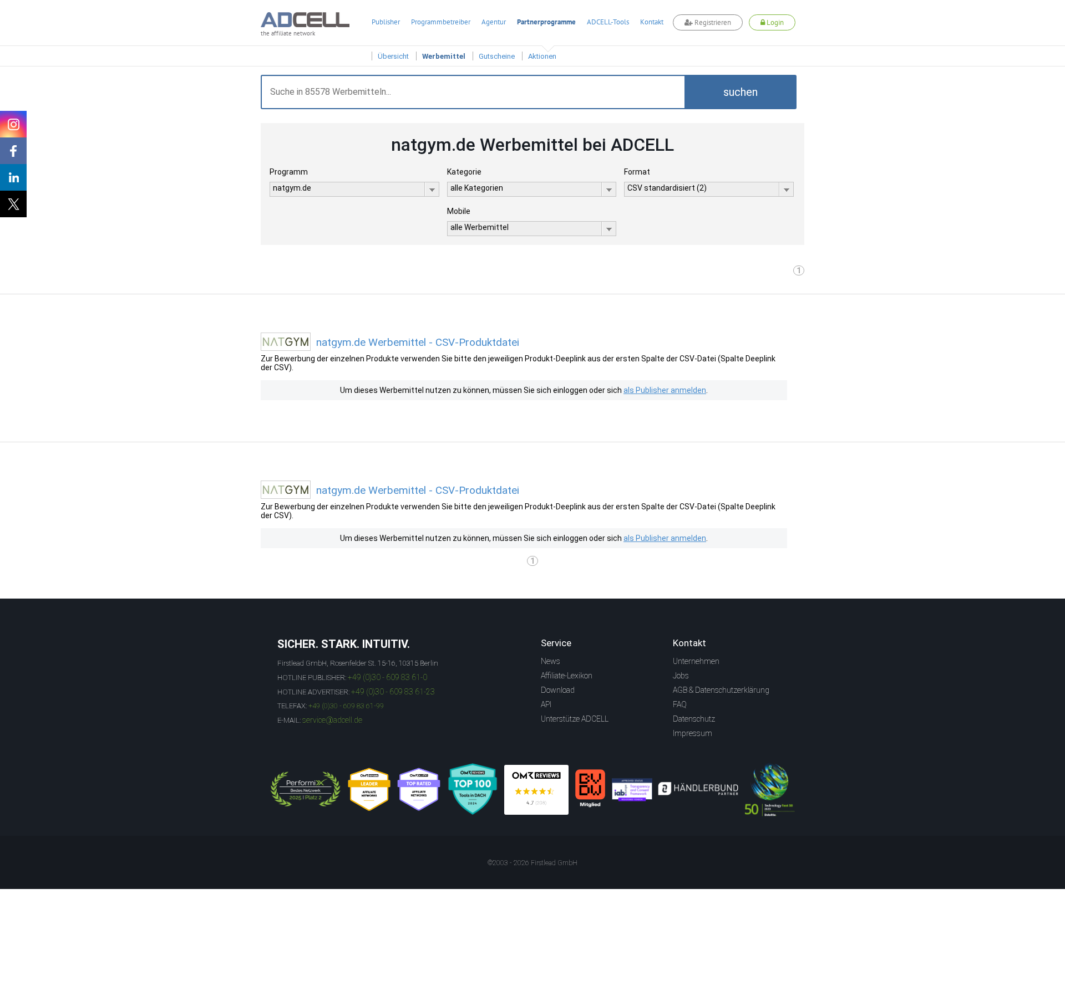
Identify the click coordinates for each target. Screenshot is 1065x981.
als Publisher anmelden (664, 390)
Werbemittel (443, 56)
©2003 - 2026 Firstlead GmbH (532, 863)
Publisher (386, 22)
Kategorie (464, 171)
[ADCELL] (536, 790)
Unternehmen (696, 661)
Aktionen (542, 56)
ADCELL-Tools (608, 22)
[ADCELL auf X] (13, 204)
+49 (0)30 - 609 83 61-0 (387, 677)
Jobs (681, 675)
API (546, 704)
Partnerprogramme (546, 22)
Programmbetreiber (440, 22)
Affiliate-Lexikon (566, 675)
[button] (740, 92)
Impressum (692, 733)
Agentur (493, 22)
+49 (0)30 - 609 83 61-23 (393, 691)
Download (558, 690)
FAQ (680, 704)
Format (637, 171)
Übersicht (393, 56)
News (550, 661)
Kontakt (651, 22)
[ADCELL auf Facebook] (13, 150)
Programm (289, 171)
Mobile (458, 211)
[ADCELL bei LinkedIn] (13, 177)
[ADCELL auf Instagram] (13, 124)
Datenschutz (694, 718)
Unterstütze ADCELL (574, 718)
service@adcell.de (332, 720)
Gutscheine (497, 56)
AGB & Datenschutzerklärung (721, 690)
